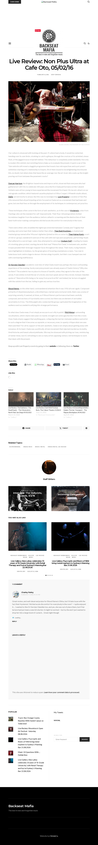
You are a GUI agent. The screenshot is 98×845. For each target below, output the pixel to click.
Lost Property (63, 197)
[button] (89, 43)
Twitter (76, 346)
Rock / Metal (40, 447)
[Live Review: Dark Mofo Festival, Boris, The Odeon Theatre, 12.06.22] (48, 399)
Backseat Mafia (21, 806)
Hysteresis (74, 210)
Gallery (31, 555)
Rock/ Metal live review (57, 447)
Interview (24, 491)
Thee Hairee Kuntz (76, 234)
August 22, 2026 (32, 571)
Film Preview (73, 492)
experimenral (15, 447)
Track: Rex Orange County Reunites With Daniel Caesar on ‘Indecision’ (31, 721)
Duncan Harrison (15, 183)
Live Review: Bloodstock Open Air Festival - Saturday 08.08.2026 (30, 731)
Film (64, 492)
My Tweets (58, 712)
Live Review (40, 555)
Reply (14, 621)
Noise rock (28, 447)
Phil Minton (69, 312)
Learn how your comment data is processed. (61, 692)
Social (57, 720)
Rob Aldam (77, 498)
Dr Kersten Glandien (16, 265)
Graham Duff (66, 241)
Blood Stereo (13, 288)
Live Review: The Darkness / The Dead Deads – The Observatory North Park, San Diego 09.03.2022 (19, 410)
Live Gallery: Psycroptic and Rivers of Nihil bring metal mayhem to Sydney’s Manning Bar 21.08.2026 (70, 563)
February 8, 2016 (43, 74)
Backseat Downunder (19, 555)
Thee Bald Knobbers (62, 231)
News (31, 557)
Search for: (58, 735)
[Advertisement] (49, 21)
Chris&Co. (54, 836)
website (53, 346)
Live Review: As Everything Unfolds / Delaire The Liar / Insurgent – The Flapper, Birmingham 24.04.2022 (76, 410)
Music (32, 491)
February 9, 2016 (65, 498)
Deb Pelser (21, 571)
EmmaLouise (34, 500)
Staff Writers (56, 74)
